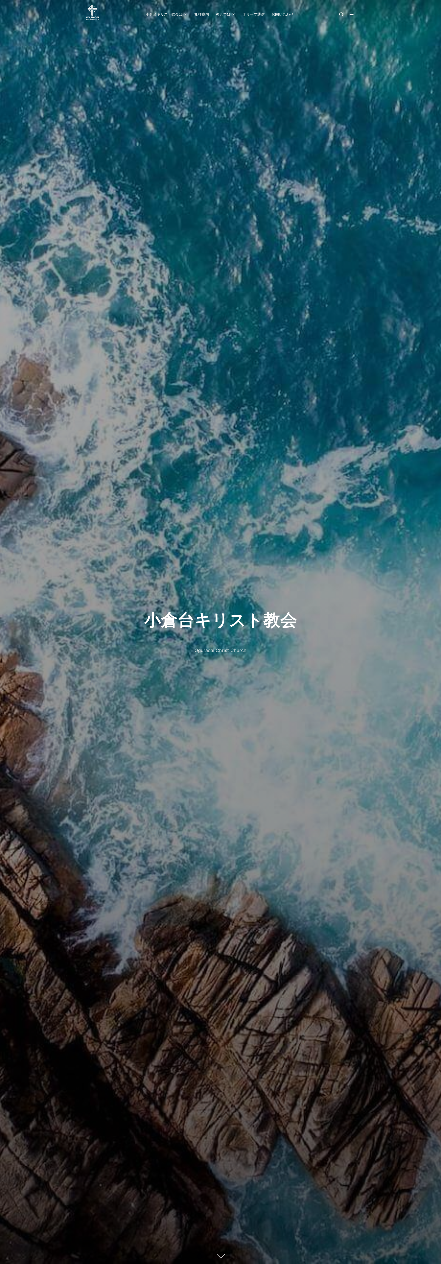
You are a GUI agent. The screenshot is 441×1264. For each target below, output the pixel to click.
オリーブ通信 (254, 14)
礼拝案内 (201, 14)
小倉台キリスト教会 (220, 619)
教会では (223, 14)
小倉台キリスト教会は (164, 14)
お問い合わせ (282, 14)
